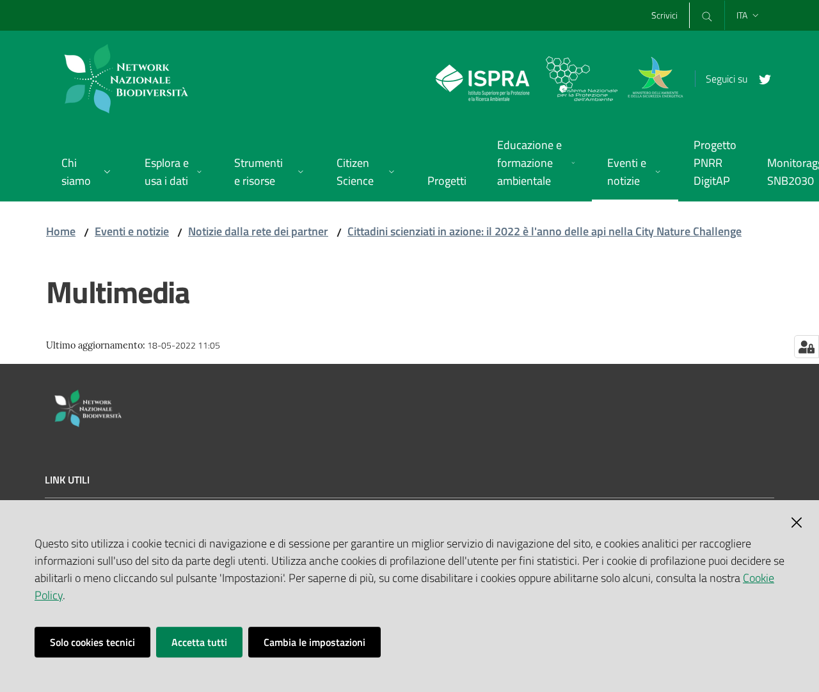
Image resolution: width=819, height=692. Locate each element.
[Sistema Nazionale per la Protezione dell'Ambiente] (526, 77)
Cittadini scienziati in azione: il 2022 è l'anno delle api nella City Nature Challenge (544, 231)
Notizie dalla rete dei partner (258, 231)
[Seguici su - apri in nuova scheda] (760, 78)
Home (61, 231)
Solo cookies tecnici (92, 642)
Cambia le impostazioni (314, 642)
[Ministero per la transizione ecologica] (655, 77)
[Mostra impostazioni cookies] (806, 346)
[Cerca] (707, 15)
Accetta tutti (199, 642)
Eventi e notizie (132, 231)
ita (741, 15)
